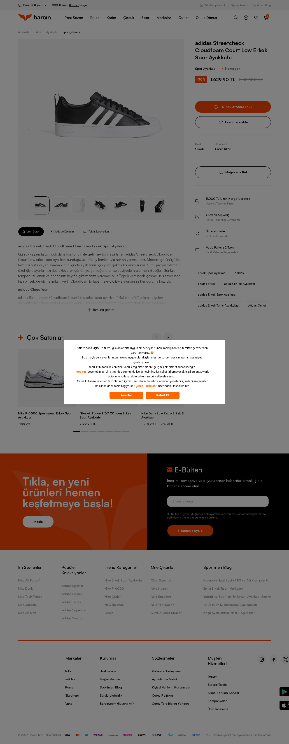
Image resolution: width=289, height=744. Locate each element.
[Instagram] (261, 659)
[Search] (236, 17)
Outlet (183, 17)
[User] (246, 17)
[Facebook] (273, 659)
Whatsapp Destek (215, 5)
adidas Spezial (72, 586)
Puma (69, 687)
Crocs (109, 613)
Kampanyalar (217, 701)
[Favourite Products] (256, 17)
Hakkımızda (108, 671)
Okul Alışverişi (161, 580)
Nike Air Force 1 (29, 580)
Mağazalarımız (110, 679)
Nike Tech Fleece (30, 596)
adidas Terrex (71, 602)
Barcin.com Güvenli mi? (117, 703)
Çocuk (128, 17)
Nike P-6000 (114, 588)
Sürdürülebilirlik (111, 695)
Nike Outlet (113, 596)
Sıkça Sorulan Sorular (223, 693)
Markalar (164, 17)
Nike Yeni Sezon (162, 605)
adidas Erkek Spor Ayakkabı (217, 294)
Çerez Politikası (163, 695)
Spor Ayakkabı (205, 68)
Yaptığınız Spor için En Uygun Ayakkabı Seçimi (237, 596)
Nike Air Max (27, 613)
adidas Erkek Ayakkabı (239, 284)
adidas (239, 273)
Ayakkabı (52, 32)
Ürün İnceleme (218, 709)
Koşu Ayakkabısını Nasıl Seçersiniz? (229, 613)
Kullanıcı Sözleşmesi (166, 671)
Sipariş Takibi (239, 5)
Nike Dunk (25, 588)
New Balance (114, 605)
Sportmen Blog (261, 5)
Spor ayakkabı (71, 32)
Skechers (72, 695)
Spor (145, 17)
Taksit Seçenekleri (99, 231)
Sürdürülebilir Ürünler (166, 613)
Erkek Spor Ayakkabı (212, 273)
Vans (68, 703)
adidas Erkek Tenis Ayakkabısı (218, 305)
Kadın (111, 17)
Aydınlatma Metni (164, 679)
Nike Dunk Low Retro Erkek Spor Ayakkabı (165, 415)
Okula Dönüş (206, 17)
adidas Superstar (74, 610)
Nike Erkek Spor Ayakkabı (123, 580)
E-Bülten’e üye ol (190, 530)
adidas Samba (71, 618)
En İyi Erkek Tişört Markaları (223, 588)
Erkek (94, 17)
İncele (38, 521)
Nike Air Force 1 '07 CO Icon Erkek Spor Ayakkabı (105, 415)
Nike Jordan (27, 605)
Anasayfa (24, 32)
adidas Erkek (207, 284)
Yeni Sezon (74, 17)
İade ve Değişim (64, 231)
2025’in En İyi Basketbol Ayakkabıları (230, 605)
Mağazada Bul (236, 172)
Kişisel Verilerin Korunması (171, 687)
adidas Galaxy (71, 594)
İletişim (212, 676)
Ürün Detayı (33, 231)
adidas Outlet (257, 305)
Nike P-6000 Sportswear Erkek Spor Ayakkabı (45, 415)
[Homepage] (34, 17)
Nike (68, 671)
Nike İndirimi (159, 588)
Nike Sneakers (161, 596)
